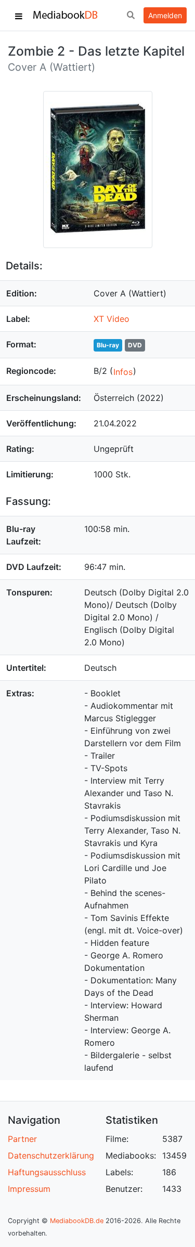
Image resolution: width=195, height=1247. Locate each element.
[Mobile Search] (130, 16)
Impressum (29, 1189)
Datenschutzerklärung (51, 1155)
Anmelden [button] (165, 15)
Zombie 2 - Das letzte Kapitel (96, 51)
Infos (123, 372)
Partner (22, 1139)
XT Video (111, 319)
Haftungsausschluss (47, 1172)
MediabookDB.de (76, 1221)
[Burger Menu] (18, 15)
